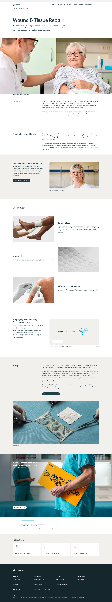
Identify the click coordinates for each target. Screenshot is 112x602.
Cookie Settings (81, 597)
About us (53, 4)
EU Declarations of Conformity (34, 597)
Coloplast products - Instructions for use (46, 597)
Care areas (59, 4)
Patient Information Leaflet (58, 597)
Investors (81, 4)
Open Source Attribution (73, 597)
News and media (89, 4)
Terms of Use (20, 597)
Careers (75, 4)
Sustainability (67, 4)
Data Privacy (25, 597)
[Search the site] (97, 4)
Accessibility (66, 597)
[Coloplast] (56, 570)
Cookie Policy (15, 597)
